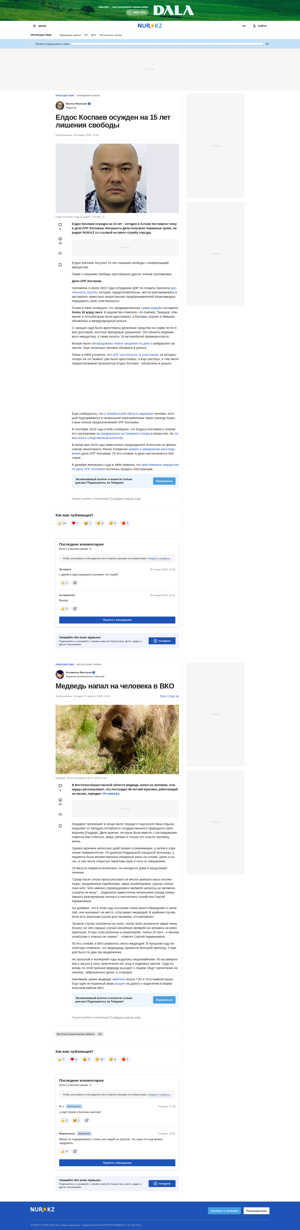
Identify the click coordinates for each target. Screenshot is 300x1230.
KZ (244, 26)
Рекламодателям (256, 1210)
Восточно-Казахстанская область (75, 1034)
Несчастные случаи (110, 35)
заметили (119, 979)
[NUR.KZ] (150, 26)
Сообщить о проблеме (224, 1210)
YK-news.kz (110, 793)
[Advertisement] (150, 69)
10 (101, 1059)
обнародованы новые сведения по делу (120, 343)
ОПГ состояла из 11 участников (135, 354)
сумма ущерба (151, 308)
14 (64, 523)
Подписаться (164, 480)
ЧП (86, 35)
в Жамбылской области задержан (128, 413)
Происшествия (41, 35)
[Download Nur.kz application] (150, 10)
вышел (120, 983)
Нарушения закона (70, 35)
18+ (100, 1034)
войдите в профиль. (159, 558)
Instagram (164, 640)
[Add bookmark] (60, 265)
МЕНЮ (42, 26)
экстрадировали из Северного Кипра (123, 433)
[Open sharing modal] (60, 253)
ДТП (93, 35)
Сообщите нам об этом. (126, 498)
